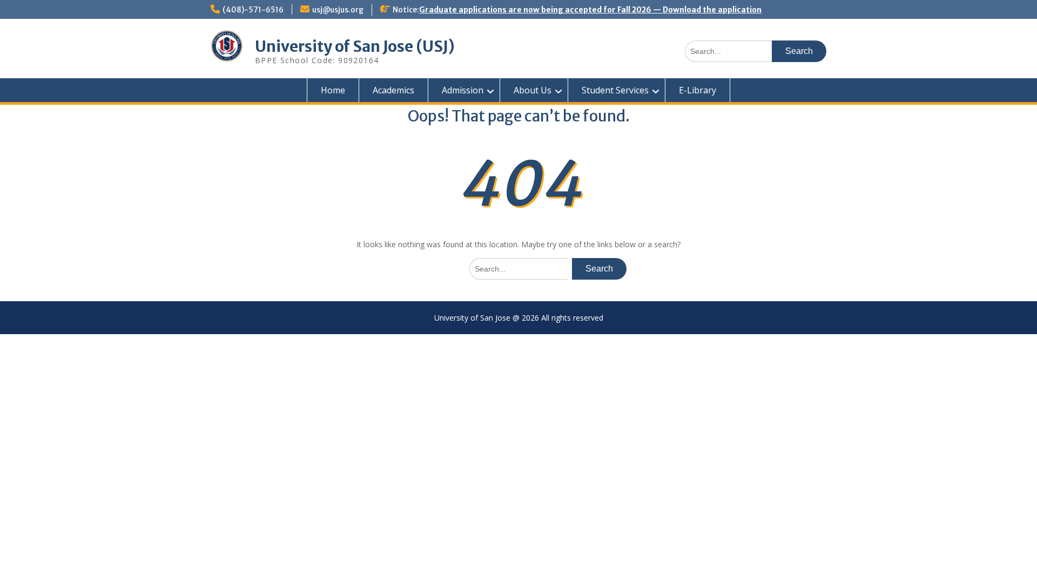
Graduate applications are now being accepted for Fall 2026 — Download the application (590, 10)
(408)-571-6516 (253, 10)
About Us (532, 90)
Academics (393, 90)
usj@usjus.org (337, 10)
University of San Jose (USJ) (355, 46)
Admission (462, 90)
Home (333, 90)
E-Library (697, 90)
